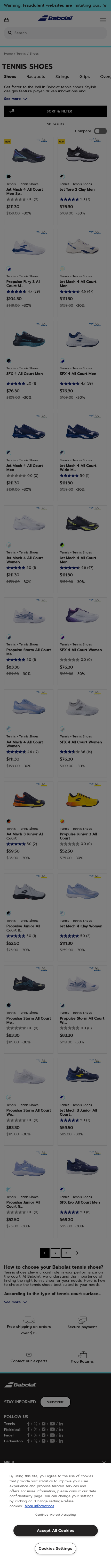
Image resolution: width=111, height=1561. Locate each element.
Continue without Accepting (55, 1515)
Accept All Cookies (55, 1530)
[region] (55, 1512)
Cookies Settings (55, 1548)
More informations (39, 1506)
